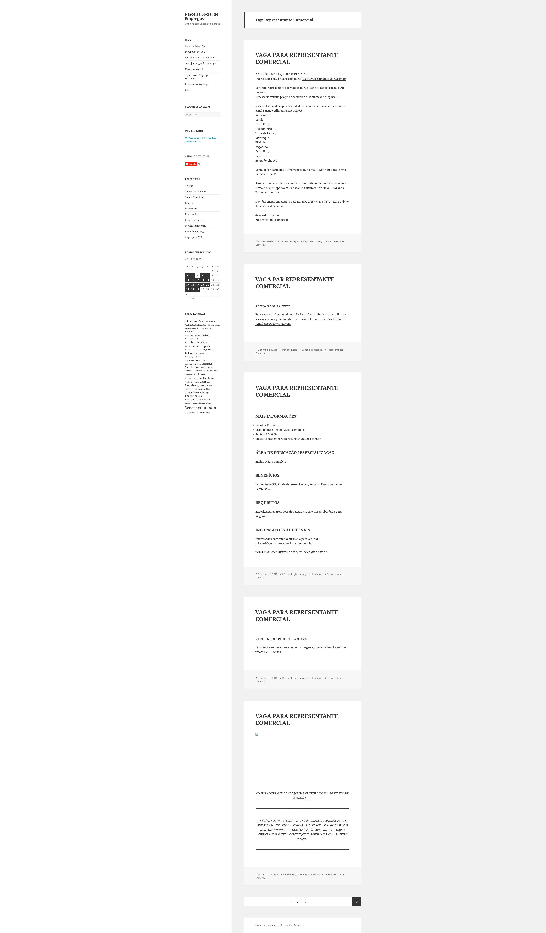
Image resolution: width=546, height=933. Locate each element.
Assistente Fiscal (207, 328)
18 (192, 284)
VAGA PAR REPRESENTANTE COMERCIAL (294, 282)
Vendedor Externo (202, 412)
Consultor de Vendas (193, 357)
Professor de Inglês (201, 392)
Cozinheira (191, 367)
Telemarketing (205, 403)
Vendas (191, 407)
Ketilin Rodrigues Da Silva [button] (281, 639)
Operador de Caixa (204, 385)
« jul (192, 298)
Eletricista (198, 371)
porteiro (188, 392)
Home (188, 40)
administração (193, 321)
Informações (192, 214)
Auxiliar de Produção (193, 350)
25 (192, 289)
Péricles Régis (291, 241)
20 (202, 284)
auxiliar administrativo (199, 335)
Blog (187, 90)
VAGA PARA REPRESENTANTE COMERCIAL (296, 58)
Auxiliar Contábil (191, 339)
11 (192, 280)
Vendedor (207, 407)
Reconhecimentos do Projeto (200, 57)
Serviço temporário (195, 225)
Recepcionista (193, 396)
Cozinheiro (202, 367)
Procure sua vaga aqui (197, 84)
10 (187, 280)
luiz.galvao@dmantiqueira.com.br (324, 78)
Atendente (190, 331)
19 (197, 284)
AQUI (308, 798)
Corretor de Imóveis (193, 364)
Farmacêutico (210, 370)
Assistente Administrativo (209, 325)
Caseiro (201, 353)
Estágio (189, 203)
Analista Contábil (192, 325)
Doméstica (189, 371)
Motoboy (207, 382)
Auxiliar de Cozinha (196, 342)
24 (187, 289)
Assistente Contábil (192, 328)
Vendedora (189, 412)
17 (187, 284)
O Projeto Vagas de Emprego (200, 63)
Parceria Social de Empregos (201, 16)
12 (197, 280)
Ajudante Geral (208, 321)
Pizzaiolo (210, 389)
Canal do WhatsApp (195, 46)
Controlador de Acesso (195, 360)
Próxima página (356, 901)
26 (197, 289)
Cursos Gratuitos (194, 197)
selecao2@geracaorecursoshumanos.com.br (283, 543)
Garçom (188, 374)
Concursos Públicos (195, 191)
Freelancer (191, 208)
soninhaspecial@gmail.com (273, 323)
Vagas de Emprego (195, 231)
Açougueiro (206, 350)
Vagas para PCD (193, 237)
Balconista (191, 353)
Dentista (211, 367)
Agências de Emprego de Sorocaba (198, 77)
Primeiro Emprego (195, 220)
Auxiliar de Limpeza (197, 346)
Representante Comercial (197, 399)
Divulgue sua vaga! (195, 51)
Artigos (189, 185)
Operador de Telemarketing (195, 389)
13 (202, 280)
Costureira (206, 363)
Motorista (190, 385)
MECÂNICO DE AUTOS (194, 378)
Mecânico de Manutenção (194, 382)
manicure (198, 374)
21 (207, 284)
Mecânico (208, 378)
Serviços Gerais (191, 403)
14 (207, 280)
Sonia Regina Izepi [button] (273, 306)
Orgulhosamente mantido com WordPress (278, 925)
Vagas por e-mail (194, 69)
